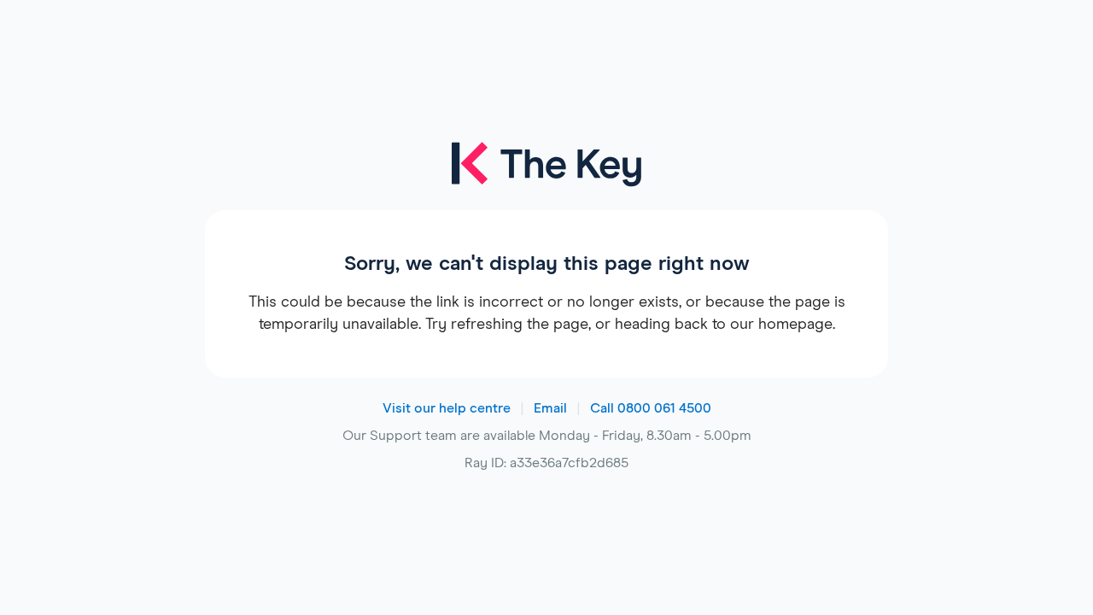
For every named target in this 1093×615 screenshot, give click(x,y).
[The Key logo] (546, 176)
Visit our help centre (447, 408)
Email (550, 408)
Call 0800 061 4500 (650, 408)
